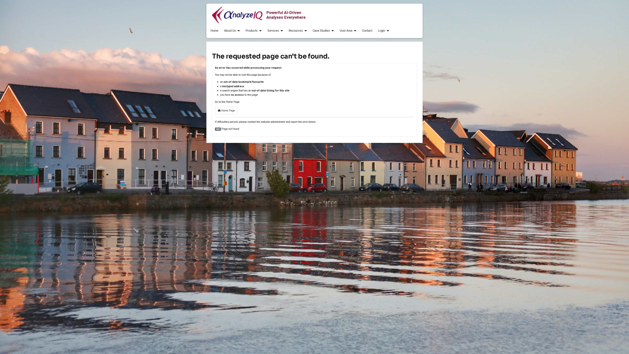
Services (273, 31)
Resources (296, 31)
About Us (230, 31)
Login (381, 31)
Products (252, 31)
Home (214, 31)
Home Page (228, 111)
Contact (367, 31)
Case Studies (321, 31)
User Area (346, 31)
